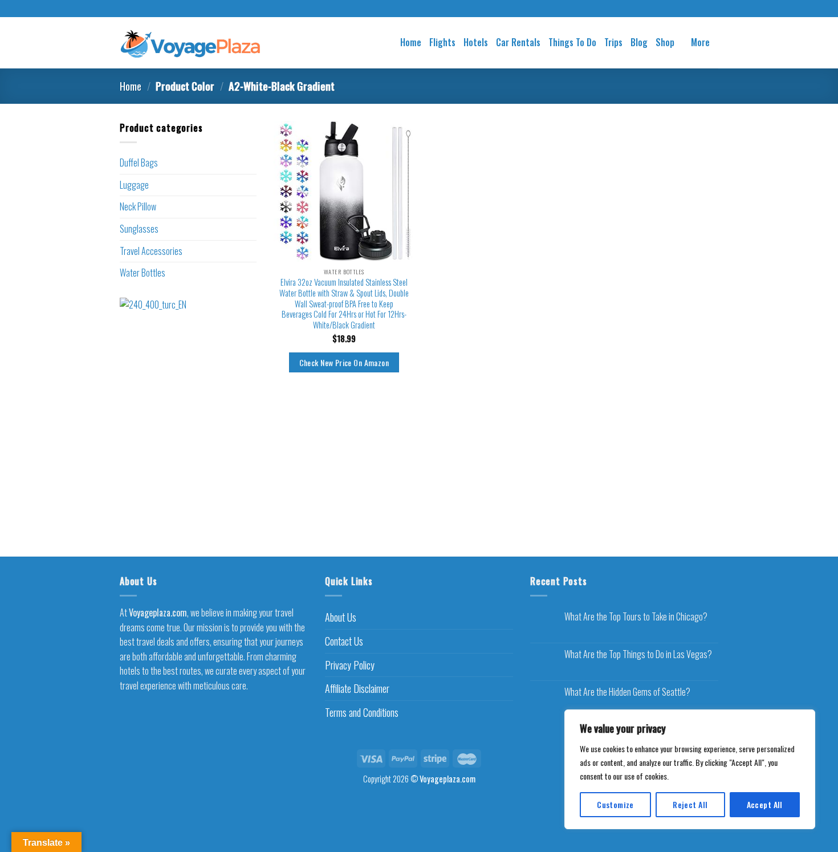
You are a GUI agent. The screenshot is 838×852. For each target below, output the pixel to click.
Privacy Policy (350, 665)
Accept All (765, 804)
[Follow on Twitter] (429, 9)
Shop (665, 42)
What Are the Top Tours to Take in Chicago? (635, 616)
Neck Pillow (138, 206)
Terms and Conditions (361, 712)
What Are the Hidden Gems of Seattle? (627, 692)
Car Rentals (518, 42)
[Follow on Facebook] (408, 9)
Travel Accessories (151, 251)
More (700, 42)
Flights (442, 42)
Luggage (134, 185)
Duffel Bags (139, 162)
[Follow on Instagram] (419, 9)
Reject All (690, 804)
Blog (639, 42)
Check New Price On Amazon (344, 362)
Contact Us (344, 641)
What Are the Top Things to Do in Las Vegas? (638, 654)
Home (410, 42)
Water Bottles (142, 272)
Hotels (475, 42)
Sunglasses (139, 229)
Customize (615, 804)
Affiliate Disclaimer (357, 688)
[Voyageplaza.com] (191, 42)
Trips (613, 42)
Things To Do (572, 42)
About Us (340, 617)
